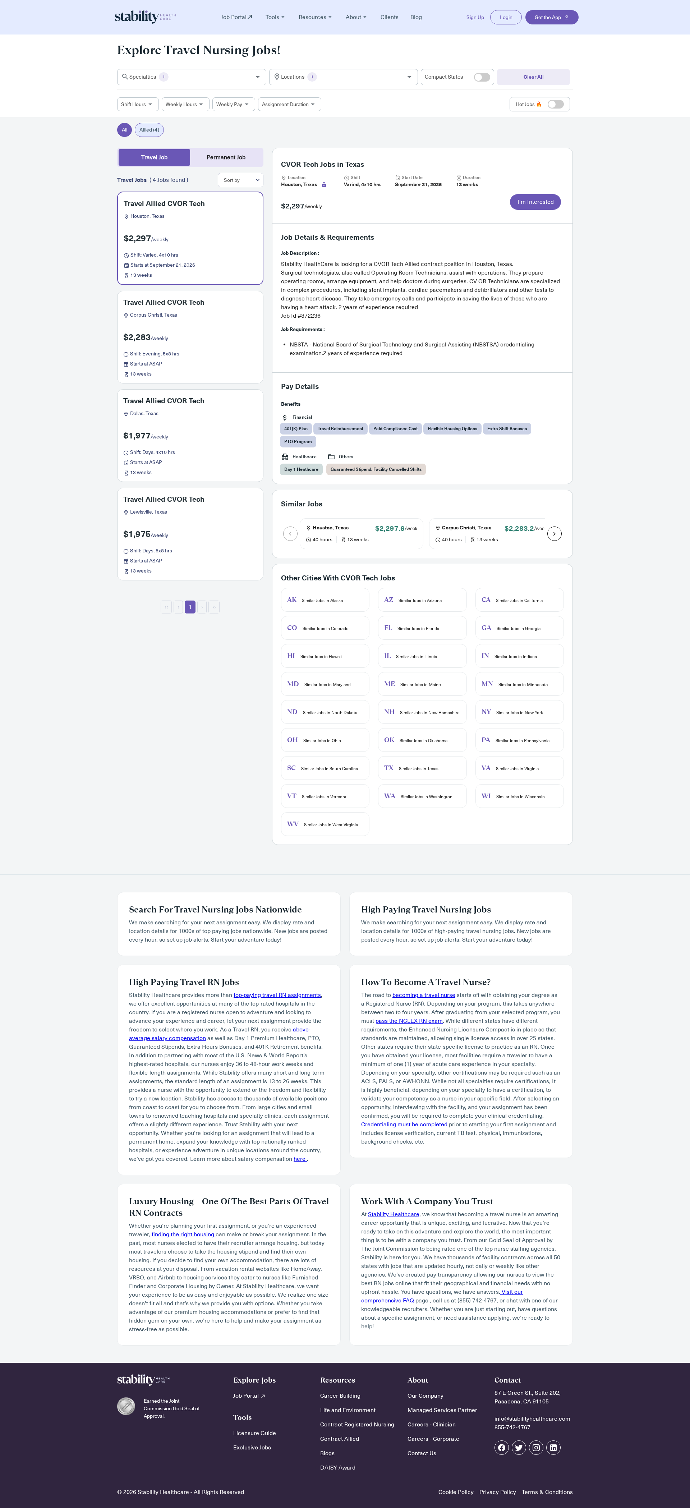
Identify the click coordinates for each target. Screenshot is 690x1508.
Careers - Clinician (432, 1424)
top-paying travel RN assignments (277, 995)
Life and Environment (348, 1410)
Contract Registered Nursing (357, 1424)
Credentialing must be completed (405, 1124)
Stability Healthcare (393, 1214)
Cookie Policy (456, 1492)
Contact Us (422, 1453)
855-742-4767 (512, 1427)
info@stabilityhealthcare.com (532, 1418)
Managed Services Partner (442, 1410)
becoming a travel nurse (423, 995)
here (300, 1159)
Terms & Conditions (547, 1492)
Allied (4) (149, 130)
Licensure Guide (254, 1433)
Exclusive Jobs (252, 1447)
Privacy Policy (497, 1492)
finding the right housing (184, 1234)
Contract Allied (339, 1439)
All (124, 130)
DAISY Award (337, 1467)
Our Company (425, 1395)
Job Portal (246, 1395)
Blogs (327, 1453)
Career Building (340, 1395)
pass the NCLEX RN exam (409, 1021)
